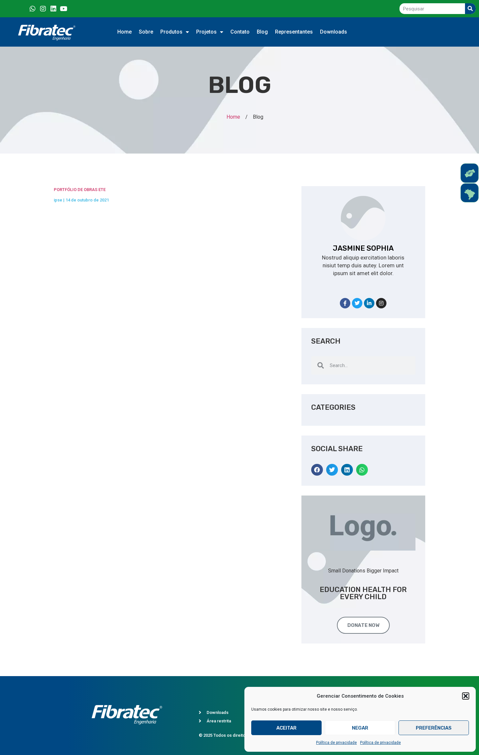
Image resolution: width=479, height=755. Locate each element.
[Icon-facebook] (22, 9)
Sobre (146, 32)
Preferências (434, 728)
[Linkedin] (53, 9)
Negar (360, 728)
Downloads (333, 32)
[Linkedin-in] (369, 303)
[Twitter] (357, 303)
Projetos (206, 32)
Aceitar (286, 728)
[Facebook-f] (345, 303)
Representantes (294, 32)
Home (124, 32)
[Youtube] (64, 9)
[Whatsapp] (32, 9)
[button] (465, 696)
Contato (240, 32)
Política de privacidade (336, 742)
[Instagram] (43, 9)
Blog (262, 32)
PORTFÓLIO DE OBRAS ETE (80, 189)
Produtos (171, 32)
